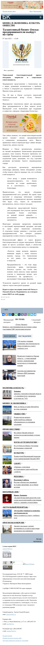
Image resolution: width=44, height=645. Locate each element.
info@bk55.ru (6, 551)
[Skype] (31, 314)
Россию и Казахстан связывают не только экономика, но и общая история (26, 484)
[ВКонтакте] (3, 314)
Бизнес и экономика (15, 23)
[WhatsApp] (28, 314)
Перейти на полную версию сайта (12, 638)
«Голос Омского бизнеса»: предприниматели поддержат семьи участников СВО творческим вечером (20, 327)
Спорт (17, 463)
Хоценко (17, 391)
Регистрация (37, 11)
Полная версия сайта (9, 11)
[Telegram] (35, 314)
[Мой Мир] (9, 314)
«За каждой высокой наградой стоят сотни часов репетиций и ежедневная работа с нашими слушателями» (27, 500)
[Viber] (25, 314)
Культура (34, 23)
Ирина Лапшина (20, 495)
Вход (31, 11)
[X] (13, 314)
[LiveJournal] (19, 314)
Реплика (19, 476)
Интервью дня (11, 492)
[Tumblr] (22, 314)
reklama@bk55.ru (11, 631)
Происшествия (11, 429)
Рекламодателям (7, 636)
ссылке (21, 294)
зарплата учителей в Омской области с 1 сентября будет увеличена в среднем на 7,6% (27, 396)
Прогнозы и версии (13, 523)
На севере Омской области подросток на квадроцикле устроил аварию (27, 435)
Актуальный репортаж (15, 507)
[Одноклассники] (6, 314)
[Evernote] (16, 314)
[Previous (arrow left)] (2, 299)
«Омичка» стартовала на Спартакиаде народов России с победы (26, 469)
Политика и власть (13, 388)
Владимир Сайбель (21, 480)
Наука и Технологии (25, 442)
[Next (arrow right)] (4, 299)
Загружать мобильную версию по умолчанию (15, 640)
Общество (9, 25)
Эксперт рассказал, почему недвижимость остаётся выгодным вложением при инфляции (26, 528)
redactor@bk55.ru (7, 549)
